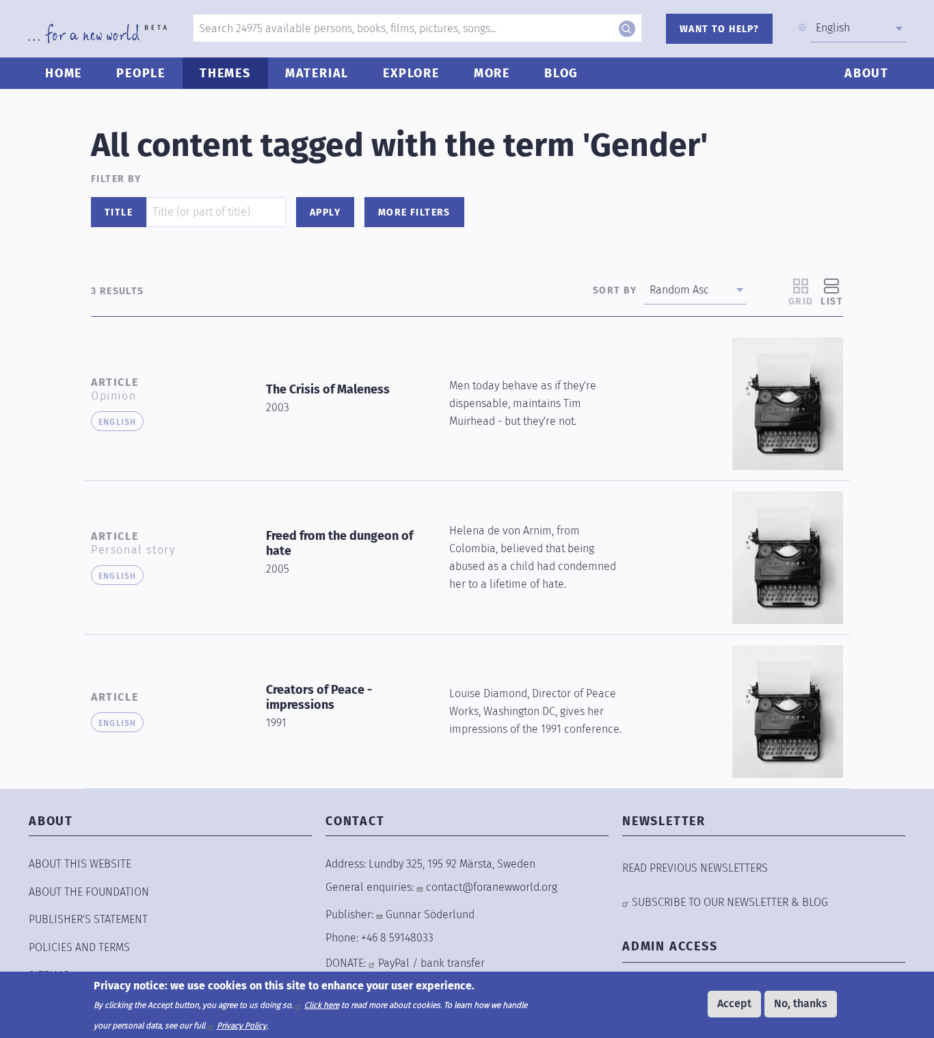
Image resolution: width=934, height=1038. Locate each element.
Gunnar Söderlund (430, 914)
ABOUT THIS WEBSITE (80, 863)
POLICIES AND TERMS (79, 947)
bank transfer (453, 963)
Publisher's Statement (88, 919)
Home (63, 73)
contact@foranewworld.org (491, 887)
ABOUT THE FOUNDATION (89, 891)
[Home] (97, 33)
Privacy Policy (242, 1025)
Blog (561, 73)
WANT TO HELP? (719, 29)
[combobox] (858, 28)
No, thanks (800, 1003)
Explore (411, 73)
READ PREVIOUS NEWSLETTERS (695, 867)
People (140, 73)
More (492, 73)
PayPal (394, 963)
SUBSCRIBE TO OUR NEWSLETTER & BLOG (730, 902)
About (866, 73)
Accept (734, 1003)
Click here (321, 1005)
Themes (225, 73)
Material (317, 73)
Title (119, 212)
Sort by (615, 290)
